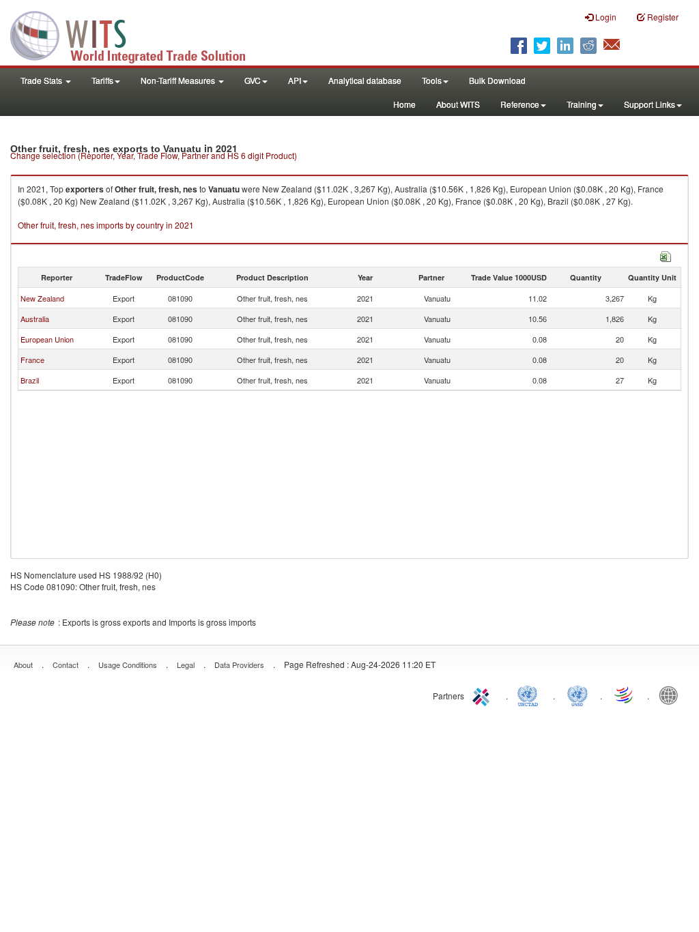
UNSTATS (577, 694)
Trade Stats (42, 80)
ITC (483, 694)
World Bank (671, 694)
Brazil (29, 380)
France (32, 359)
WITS (136, 34)
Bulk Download (497, 80)
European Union (47, 339)
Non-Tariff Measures (179, 80)
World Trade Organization (624, 694)
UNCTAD (530, 694)
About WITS (458, 104)
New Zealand (42, 298)
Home (404, 104)
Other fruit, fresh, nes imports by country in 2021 (106, 225)
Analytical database (364, 80)
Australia (34, 318)
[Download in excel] (665, 255)
